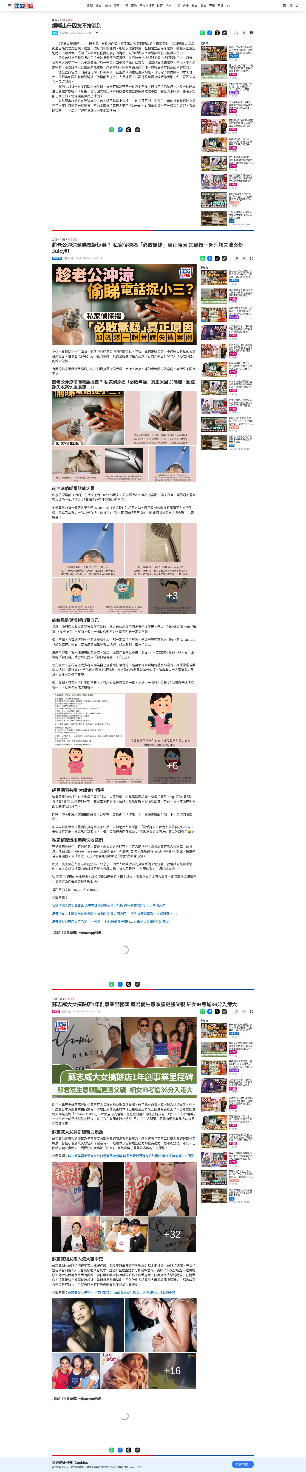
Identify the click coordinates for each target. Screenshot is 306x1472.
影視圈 (233, 74)
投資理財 (234, 203)
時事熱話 (234, 56)
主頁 (54, 20)
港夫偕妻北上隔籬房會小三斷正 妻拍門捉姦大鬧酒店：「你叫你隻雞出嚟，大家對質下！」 (115, 913)
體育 (70, 20)
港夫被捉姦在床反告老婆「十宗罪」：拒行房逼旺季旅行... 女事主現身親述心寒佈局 (110, 921)
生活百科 (234, 93)
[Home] (24, 5)
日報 (62, 20)
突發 (232, 221)
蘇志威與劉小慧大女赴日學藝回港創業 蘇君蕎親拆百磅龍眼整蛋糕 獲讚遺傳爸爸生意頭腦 (131, 1156)
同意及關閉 (242, 1464)
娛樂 (62, 998)
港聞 (62, 239)
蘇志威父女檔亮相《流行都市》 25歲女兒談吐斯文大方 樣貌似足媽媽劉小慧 (121, 1292)
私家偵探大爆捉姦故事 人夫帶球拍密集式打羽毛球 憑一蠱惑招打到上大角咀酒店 (108, 905)
